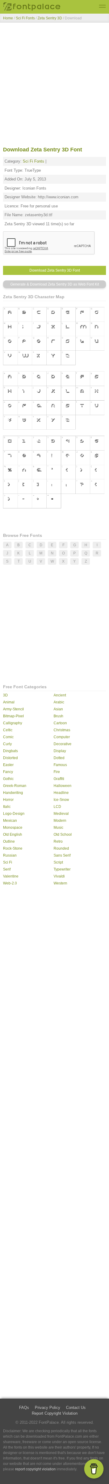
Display (60, 751)
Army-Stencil (13, 709)
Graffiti (59, 779)
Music (58, 827)
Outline (9, 841)
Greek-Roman (14, 786)
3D (5, 695)
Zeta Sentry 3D (50, 18)
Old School (63, 834)
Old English (12, 834)
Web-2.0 (10, 883)
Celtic (7, 730)
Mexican (10, 820)
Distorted (10, 758)
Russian (10, 855)
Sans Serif (62, 855)
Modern (60, 820)
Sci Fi (7, 862)
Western (60, 883)
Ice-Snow (61, 800)
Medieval (61, 813)
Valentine (10, 876)
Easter (8, 765)
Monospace (12, 827)
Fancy (8, 772)
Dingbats (10, 751)
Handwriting (13, 793)
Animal (9, 702)
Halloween (62, 786)
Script (58, 862)
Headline (61, 793)
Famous (60, 765)
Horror (8, 800)
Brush (58, 716)
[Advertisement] (54, 85)
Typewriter (62, 869)
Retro (58, 841)
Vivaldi (59, 876)
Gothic (8, 779)
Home (8, 18)
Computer (62, 737)
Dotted (59, 758)
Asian (58, 709)
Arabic (59, 702)
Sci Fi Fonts (25, 18)
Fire (57, 772)
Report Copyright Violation (55, 1413)
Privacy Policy (47, 1407)
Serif (7, 869)
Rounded (61, 848)
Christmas (62, 730)
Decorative (62, 744)
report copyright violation (35, 1469)
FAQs (24, 1407)
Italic (7, 807)
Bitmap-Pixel (13, 716)
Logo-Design (14, 813)
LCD (57, 807)
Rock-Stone (12, 848)
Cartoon (60, 723)
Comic (8, 737)
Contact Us (76, 1407)
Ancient (60, 695)
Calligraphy (12, 723)
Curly (7, 744)
